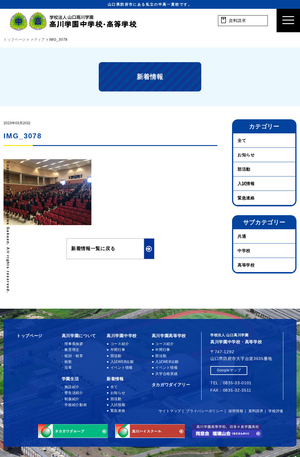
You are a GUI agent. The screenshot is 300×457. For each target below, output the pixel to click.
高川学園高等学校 (169, 335)
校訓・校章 (73, 356)
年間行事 (117, 350)
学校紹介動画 (75, 405)
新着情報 (115, 378)
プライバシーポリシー (204, 411)
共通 (242, 236)
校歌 (68, 362)
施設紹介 (71, 387)
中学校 (244, 250)
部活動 (244, 169)
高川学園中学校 (122, 335)
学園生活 (70, 378)
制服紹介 (71, 399)
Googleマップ (229, 370)
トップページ (29, 335)
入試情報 (246, 183)
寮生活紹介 (73, 393)
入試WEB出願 (122, 362)
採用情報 (236, 411)
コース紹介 (119, 344)
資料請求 (255, 411)
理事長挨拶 (73, 344)
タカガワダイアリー (171, 384)
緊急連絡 (246, 198)
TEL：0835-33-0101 (231, 382)
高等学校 (246, 265)
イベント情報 (121, 368)
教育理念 (71, 350)
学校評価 (275, 411)
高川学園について (79, 335)
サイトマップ (170, 411)
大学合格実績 (166, 374)
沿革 (68, 368)
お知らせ (246, 154)
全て (242, 140)
